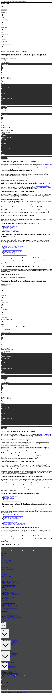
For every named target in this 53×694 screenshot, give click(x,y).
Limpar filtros (3, 10)
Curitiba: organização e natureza (10, 252)
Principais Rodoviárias (5, 640)
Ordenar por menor (5, 58)
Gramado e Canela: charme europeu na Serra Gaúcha (14, 255)
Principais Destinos (5, 651)
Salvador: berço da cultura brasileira (11, 248)
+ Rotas (5, 620)
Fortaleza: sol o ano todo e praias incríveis (12, 250)
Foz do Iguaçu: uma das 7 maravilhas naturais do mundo (15, 253)
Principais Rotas (4, 662)
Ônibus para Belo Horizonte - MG (10, 606)
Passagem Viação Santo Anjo (9, 586)
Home (2, 1)
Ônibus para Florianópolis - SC (10, 608)
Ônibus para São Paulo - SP (9, 604)
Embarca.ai (25, 692)
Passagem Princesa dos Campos (10, 581)
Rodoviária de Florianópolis (9, 228)
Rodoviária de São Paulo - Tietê (10, 226)
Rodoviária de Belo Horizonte (9, 230)
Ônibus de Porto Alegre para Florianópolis (12, 617)
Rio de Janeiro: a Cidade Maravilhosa (11, 245)
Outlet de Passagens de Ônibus (42, 186)
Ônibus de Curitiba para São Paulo (10, 615)
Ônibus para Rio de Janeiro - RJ (10, 605)
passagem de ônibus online (46, 164)
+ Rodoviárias (6, 598)
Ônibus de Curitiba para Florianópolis (11, 616)
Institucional (3, 622)
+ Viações (5, 587)
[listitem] (6, 551)
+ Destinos (5, 609)
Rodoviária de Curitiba (8, 227)
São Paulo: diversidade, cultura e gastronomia (13, 246)
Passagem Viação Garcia (8, 582)
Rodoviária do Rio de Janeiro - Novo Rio (12, 231)
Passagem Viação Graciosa (9, 585)
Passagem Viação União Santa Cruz (11, 583)
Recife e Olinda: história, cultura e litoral (12, 251)
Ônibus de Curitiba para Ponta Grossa (11, 618)
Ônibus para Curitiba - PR (9, 603)
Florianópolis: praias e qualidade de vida (12, 247)
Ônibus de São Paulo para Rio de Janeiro (12, 613)
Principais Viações (5, 630)
